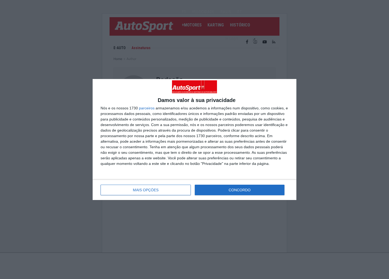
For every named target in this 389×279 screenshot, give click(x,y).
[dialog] (194, 139)
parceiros (147, 108)
